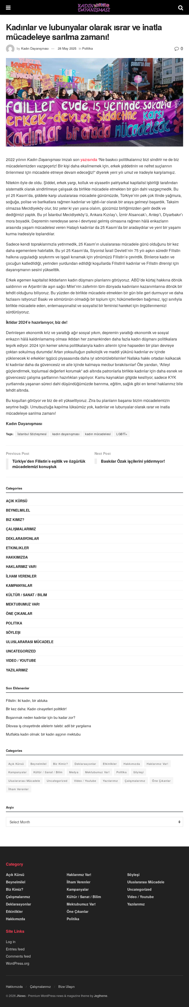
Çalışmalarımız (21, 528)
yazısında (88, 159)
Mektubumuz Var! (23, 604)
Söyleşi (13, 632)
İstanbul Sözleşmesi (32, 434)
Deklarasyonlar (22, 538)
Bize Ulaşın (66, 986)
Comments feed (18, 956)
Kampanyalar (19, 585)
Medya (74, 772)
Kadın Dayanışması (35, 48)
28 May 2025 (67, 48)
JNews (21, 995)
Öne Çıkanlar (19, 613)
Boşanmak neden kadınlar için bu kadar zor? (40, 717)
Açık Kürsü (16, 500)
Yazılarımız (17, 669)
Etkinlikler (17, 547)
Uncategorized (21, 651)
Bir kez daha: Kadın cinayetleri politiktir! (36, 708)
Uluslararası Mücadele (29, 641)
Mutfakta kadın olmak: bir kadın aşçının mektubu (43, 734)
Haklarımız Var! (21, 566)
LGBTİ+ (121, 434)
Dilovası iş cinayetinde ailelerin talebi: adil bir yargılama (48, 725)
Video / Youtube (21, 660)
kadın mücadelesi (98, 434)
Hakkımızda (17, 557)
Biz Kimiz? (15, 519)
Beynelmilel (18, 510)
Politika (87, 48)
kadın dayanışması (66, 434)
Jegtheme (100, 995)
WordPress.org (17, 963)
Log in (11, 941)
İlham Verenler (21, 576)
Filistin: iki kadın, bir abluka (26, 700)
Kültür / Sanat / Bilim (26, 594)
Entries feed (15, 949)
